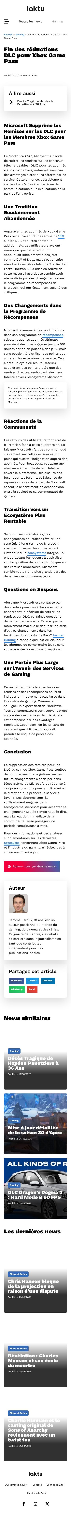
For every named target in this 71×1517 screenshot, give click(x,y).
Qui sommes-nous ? (16, 1484)
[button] (16, 981)
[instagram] (35, 1504)
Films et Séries (18, 1274)
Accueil (8, 34)
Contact (37, 1484)
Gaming (57, 21)
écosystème (36, 553)
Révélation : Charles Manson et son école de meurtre (33, 1360)
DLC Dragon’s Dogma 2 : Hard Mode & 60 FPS (35, 1194)
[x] (47, 1504)
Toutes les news (30, 21)
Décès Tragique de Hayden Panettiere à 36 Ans (36, 103)
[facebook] (24, 1504)
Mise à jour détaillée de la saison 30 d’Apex (35, 1130)
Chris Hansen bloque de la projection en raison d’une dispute (33, 1286)
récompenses (52, 335)
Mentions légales (36, 1493)
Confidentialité (55, 1484)
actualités (12, 843)
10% (61, 236)
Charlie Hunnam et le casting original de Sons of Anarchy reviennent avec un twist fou (34, 1430)
